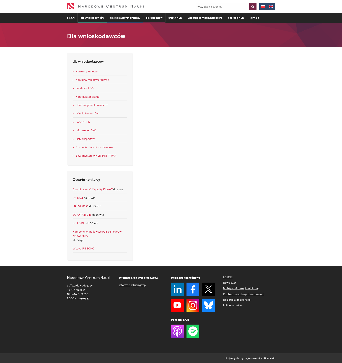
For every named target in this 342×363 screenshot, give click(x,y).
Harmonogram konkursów (92, 104)
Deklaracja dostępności (237, 299)
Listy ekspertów (85, 138)
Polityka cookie (232, 305)
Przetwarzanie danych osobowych (243, 293)
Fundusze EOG (85, 87)
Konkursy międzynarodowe (92, 79)
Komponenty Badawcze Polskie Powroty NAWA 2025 (97, 233)
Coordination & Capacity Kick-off (93, 189)
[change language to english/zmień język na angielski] (271, 6)
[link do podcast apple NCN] (177, 331)
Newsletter (229, 282)
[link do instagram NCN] (192, 305)
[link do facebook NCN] (192, 289)
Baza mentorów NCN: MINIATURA (96, 155)
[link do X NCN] (208, 289)
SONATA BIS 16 (82, 214)
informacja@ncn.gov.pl (132, 284)
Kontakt (227, 276)
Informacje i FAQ (86, 130)
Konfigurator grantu (88, 96)
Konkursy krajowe (86, 71)
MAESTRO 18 (81, 205)
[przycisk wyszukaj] (252, 6)
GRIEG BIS (79, 222)
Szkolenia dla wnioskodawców (94, 146)
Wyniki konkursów (87, 113)
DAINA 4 (78, 197)
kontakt (254, 17)
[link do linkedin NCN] (177, 289)
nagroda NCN (236, 17)
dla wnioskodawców (92, 17)
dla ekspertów (154, 17)
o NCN (71, 17)
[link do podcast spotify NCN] (192, 331)
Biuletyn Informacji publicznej (241, 288)
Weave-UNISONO (83, 248)
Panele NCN (83, 121)
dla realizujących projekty (125, 17)
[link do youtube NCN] (177, 305)
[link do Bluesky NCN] (208, 305)
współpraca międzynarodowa (205, 17)
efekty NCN (175, 17)
